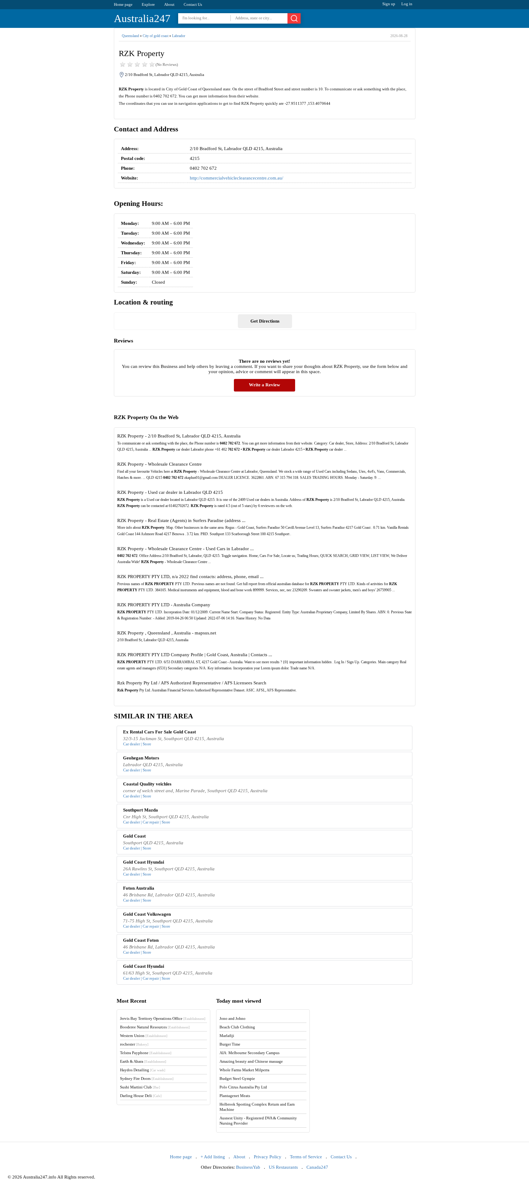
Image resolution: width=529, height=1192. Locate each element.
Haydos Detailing (142, 1070)
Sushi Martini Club (140, 1087)
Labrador (178, 36)
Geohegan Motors (141, 757)
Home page (123, 4)
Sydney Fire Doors (147, 1078)
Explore (148, 4)
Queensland (130, 36)
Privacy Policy (267, 1156)
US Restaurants (283, 1167)
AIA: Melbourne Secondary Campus (249, 1052)
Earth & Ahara (143, 1061)
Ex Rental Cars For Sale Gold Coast (159, 731)
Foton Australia (138, 888)
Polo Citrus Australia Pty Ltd (243, 1087)
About (169, 4)
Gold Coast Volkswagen (147, 914)
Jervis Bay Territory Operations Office (162, 1018)
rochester (134, 1044)
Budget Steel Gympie (237, 1078)
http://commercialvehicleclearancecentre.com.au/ (236, 178)
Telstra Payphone (145, 1052)
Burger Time (229, 1044)
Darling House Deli (141, 1095)
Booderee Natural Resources (155, 1027)
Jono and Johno (232, 1018)
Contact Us (193, 4)
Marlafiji (226, 1035)
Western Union (143, 1035)
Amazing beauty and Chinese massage (251, 1061)
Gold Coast (134, 836)
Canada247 (317, 1167)
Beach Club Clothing (237, 1027)
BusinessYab (248, 1167)
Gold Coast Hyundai (143, 862)
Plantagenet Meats (234, 1095)
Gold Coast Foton (141, 940)
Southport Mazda (140, 810)
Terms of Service (306, 1156)
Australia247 (142, 19)
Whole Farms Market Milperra (244, 1070)
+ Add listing (213, 1156)
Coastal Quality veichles (147, 783)
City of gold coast (155, 36)
